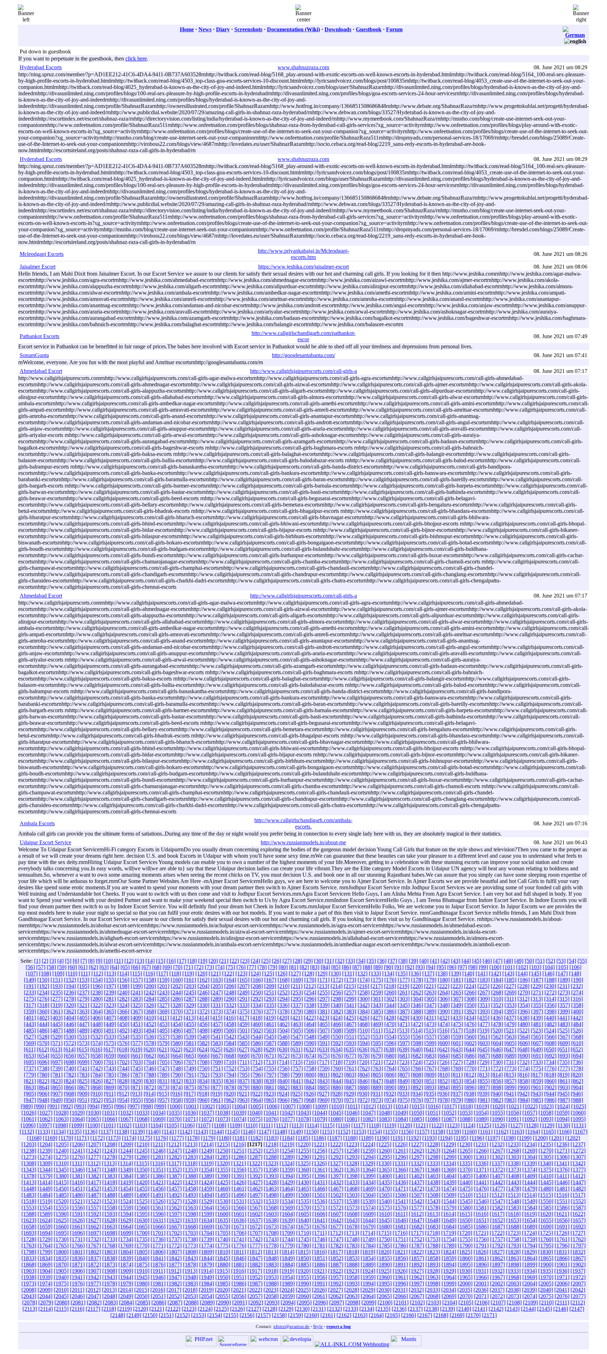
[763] (377, 1068)
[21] (223, 961)
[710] (230, 1062)
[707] (190, 1062)
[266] (470, 992)
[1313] (109, 1163)
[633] (323, 1049)
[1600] (222, 1214)
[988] (577, 1100)
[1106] (187, 1125)
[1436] (400, 1182)
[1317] (174, 1163)
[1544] (449, 1201)
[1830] (545, 1252)
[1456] (158, 1189)
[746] (150, 1068)
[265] (457, 992)
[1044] (319, 1113)
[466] (337, 1024)
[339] (323, 1005)
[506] (310, 1030)
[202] (177, 986)
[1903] (28, 1271)
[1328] (351, 1163)
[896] (470, 1087)
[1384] (125, 1176)
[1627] (93, 1220)
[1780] (303, 1246)
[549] (323, 1037)
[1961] (400, 1277)
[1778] (271, 1246)
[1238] (28, 1151)
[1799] (45, 1252)
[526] (577, 1030)
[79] (272, 967)
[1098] (60, 1125)
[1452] (93, 1189)
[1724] (529, 1233)
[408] (123, 1018)
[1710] (303, 1233)
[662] (150, 1056)
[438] (523, 1018)
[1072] (206, 1119)
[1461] (238, 1189)
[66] (135, 967)
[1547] (497, 1201)
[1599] (206, 1214)
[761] (350, 1068)
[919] (216, 1094)
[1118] (374, 1125)
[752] (230, 1068)
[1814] (287, 1252)
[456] (203, 1024)
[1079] (319, 1119)
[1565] (222, 1208)
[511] (377, 1030)
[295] (297, 999)
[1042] (287, 1113)
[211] (296, 986)
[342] (364, 1005)
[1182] (255, 1138)
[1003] (223, 1106)
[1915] (222, 1271)
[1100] (92, 1125)
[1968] (513, 1277)
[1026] (28, 1113)
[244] (177, 992)
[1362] (335, 1170)
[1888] (352, 1265)
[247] (217, 992)
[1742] (255, 1239)
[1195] (461, 1138)
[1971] (562, 1277)
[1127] (515, 1125)
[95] (441, 967)
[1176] (161, 1138)
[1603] (271, 1214)
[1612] (416, 1214)
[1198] (508, 1138)
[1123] (452, 1125)
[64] (114, 967)
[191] (30, 986)
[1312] (93, 1163)
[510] (364, 1030)
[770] (470, 1068)
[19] (202, 961)
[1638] (271, 1220)
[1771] (158, 1246)
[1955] (303, 1277)
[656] (70, 1056)
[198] (123, 986)
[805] (377, 1075)
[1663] (109, 1227)
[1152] (343, 1132)
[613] (56, 1049)
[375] (243, 1011)
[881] (270, 1087)
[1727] (577, 1233)
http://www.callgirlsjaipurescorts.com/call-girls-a (303, 371)
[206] (230, 986)
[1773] (190, 1246)
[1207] (93, 1144)
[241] (137, 992)
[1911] (158, 1271)
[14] (150, 961)
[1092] (529, 1119)
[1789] (449, 1246)
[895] (457, 1087)
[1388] (190, 1176)
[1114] (312, 1125)
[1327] (335, 1163)
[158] (150, 980)
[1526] (158, 1201)
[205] (217, 986)
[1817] (335, 1252)
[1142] (185, 1132)
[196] (97, 986)
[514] (417, 1030)
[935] (430, 1094)
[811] (457, 1075)
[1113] (296, 1125)
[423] (323, 1018)
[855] (484, 1081)
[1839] (125, 1258)
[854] (470, 1081)
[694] (577, 1056)
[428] (390, 1018)
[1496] (238, 1195)
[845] (350, 1081)
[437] (510, 1018)
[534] (123, 1037)
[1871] (77, 1265)
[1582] (497, 1208)
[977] (430, 1100)
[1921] (319, 1271)
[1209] (125, 1144)
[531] (83, 1037)
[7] (83, 961)
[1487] (93, 1195)
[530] (70, 1037)
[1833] (28, 1258)
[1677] (335, 1227)
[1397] (335, 1176)
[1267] (497, 1151)
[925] (296, 1094)
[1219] (287, 1144)
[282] (123, 999)
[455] (190, 1024)
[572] (70, 1043)
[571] (57, 1043)
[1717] (416, 1233)
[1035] (174, 1113)
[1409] (529, 1176)
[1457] (174, 1189)
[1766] (77, 1246)
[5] (68, 961)
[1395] (303, 1176)
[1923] (351, 1271)
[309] (484, 999)
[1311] (77, 1163)
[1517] (577, 1195)
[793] (217, 1075)
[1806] (158, 1252)
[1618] (513, 1214)
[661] (137, 1056)
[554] (390, 1037)
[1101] (108, 1125)
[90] (388, 967)
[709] (217, 1062)
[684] (444, 1056)
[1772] (174, 1246)
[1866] (562, 1258)
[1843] (190, 1258)
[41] (434, 961)
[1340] (545, 1163)
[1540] (384, 1201)
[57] (40, 967)
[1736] (158, 1239)
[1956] (319, 1277)
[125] (268, 973)
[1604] (287, 1214)
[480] (524, 1024)
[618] (123, 1049)
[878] (230, 1087)
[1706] (238, 1233)
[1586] (562, 1208)
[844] (337, 1081)
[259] (377, 992)
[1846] (238, 1258)
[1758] (513, 1239)
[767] (430, 1068)
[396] (524, 1011)
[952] (97, 1100)
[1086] (432, 1119)
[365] (110, 1011)
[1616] (481, 1214)
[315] (563, 999)
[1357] (255, 1170)
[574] (97, 1043)
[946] (577, 1094)
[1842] (174, 1258)
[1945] (142, 1277)
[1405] (465, 1176)
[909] (83, 1094)
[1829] (529, 1252)
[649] (537, 1049)
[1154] (374, 1132)
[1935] (545, 1271)
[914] (150, 1094)
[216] (363, 986)
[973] (377, 1100)
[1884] (287, 1265)
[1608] (352, 1214)
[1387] (174, 1176)
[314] (550, 999)
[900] (524, 1087)
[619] (136, 1049)
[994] (93, 1106)
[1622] (577, 1214)
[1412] (577, 1176)
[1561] (158, 1208)
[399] (564, 1011)
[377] (270, 1011)
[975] (404, 1100)
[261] (404, 992)
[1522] (93, 1201)
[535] (137, 1037)
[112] (97, 973)
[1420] (142, 1182)
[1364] (368, 1170)
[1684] (449, 1227)
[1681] (400, 1227)
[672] (283, 1056)
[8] (91, 961)
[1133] (42, 1132)
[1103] (140, 1125)
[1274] (45, 1157)
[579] (163, 1043)
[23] (244, 961)
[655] (57, 1056)
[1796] (562, 1246)
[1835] (61, 1258)
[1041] (271, 1113)
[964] (257, 1100)
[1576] (400, 1208)
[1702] (174, 1233)
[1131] (579, 1125)
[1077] (287, 1119)
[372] (203, 1011)
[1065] (93, 1119)
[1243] (109, 1151)
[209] (270, 986)
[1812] (254, 1252)
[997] (133, 1106)
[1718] (432, 1233)
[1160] (469, 1132)
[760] (337, 1068)
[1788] (432, 1246)
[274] (577, 992)
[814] (497, 1075)
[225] (483, 986)
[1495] (222, 1195)
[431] (430, 1018)
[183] (484, 980)
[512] (390, 1030)
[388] (417, 1011)
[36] (381, 961)
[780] (43, 1075)
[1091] (513, 1119)
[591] (323, 1043)
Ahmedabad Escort (41, 371)
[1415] (61, 1182)
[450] (123, 1024)
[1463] (271, 1189)
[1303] (513, 1157)
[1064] (77, 1119)
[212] (310, 986)
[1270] (546, 1151)
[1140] (153, 1132)
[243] (163, 992)
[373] (217, 1011)
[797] (270, 1075)
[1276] (77, 1157)
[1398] (352, 1176)
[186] (524, 980)
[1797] (578, 1246)
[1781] (319, 1246)
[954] (123, 1100)
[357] (564, 1005)
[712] (256, 1062)
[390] (444, 1011)
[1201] (556, 1138)
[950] (70, 1100)
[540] (203, 1037)
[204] (203, 986)
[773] (510, 1068)
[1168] (34, 1138)
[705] (163, 1062)
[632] (310, 1049)
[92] (409, 967)
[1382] (93, 1176)
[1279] (125, 1157)
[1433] (352, 1182)
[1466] (319, 1189)
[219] (403, 986)
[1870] (61, 1265)
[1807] (174, 1252)
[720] (363, 1062)
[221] (430, 986)
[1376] (562, 1170)
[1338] (513, 1163)
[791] (190, 1075)
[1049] (400, 1113)
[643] (457, 1049)
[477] (484, 1024)
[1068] (142, 1119)
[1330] (384, 1163)
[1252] (255, 1151)
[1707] (255, 1233)
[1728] (28, 1239)
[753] (243, 1068)
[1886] (319, 1265)
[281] (110, 999)
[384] (364, 1011)
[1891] (400, 1265)
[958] (177, 1100)
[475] (457, 1024)
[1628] (109, 1220)
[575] (110, 1043)
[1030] (93, 1113)
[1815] (303, 1252)
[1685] (465, 1227)
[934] (417, 1094)
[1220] (303, 1144)
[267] (484, 992)
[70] (177, 967)
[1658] (28, 1227)
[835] (217, 1081)
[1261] (400, 1151)
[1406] (481, 1176)
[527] (30, 1037)
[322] (97, 1005)
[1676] (319, 1227)
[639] (403, 1049)
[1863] (513, 1258)
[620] (150, 1049)
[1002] (207, 1106)
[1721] (481, 1233)
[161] (190, 980)
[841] (297, 1081)
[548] (310, 1037)
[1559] (125, 1208)
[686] (470, 1056)
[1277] (93, 1157)
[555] (404, 1037)
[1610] (384, 1214)
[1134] (58, 1132)
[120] (201, 973)
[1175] (145, 1138)
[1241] (77, 1151)
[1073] (222, 1119)
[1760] (546, 1239)
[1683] (432, 1227)
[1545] (465, 1201)
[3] (53, 961)
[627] (243, 1049)
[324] (123, 1005)
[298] (337, 999)
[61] (82, 967)
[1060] (578, 1113)
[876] (203, 1087)
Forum (394, 29)
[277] (57, 999)
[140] (468, 973)
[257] (350, 992)
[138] (442, 973)
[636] (363, 1049)
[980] (470, 1100)
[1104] (156, 1125)
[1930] (464, 1271)
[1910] (142, 1271)
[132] (361, 973)
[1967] (497, 1277)
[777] (564, 1068)
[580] (177, 1043)
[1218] (270, 1144)
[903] (564, 1087)
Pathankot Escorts (39, 336)
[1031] (109, 1113)
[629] (270, 1049)
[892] (417, 1087)
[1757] (497, 1239)
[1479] (529, 1189)
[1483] (28, 1195)
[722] (390, 1062)
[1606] (319, 1214)
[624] (203, 1049)
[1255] (303, 1151)
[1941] (77, 1277)
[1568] (271, 1208)
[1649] (449, 1220)
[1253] (271, 1151)
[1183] (271, 1138)
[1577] (416, 1208)
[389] (430, 1011)
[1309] (45, 1163)
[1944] (125, 1277)
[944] (550, 1094)
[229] (537, 986)
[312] (523, 999)
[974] (390, 1100)
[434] (470, 1018)
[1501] (319, 1195)
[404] (70, 1018)
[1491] (158, 1195)
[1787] (416, 1246)
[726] (443, 1062)
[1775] (222, 1246)
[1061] (28, 1119)
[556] (417, 1037)
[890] (390, 1087)
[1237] (577, 1144)
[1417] (93, 1182)
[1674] (287, 1227)
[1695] (61, 1233)
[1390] (222, 1176)
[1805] (142, 1252)
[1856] (400, 1258)
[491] (110, 1030)
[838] (257, 1081)
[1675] (303, 1227)
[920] (230, 1094)
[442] (577, 1018)
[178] (417, 980)
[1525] (142, 1201)
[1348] (109, 1170)
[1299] (449, 1157)
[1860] (465, 1258)
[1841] (158, 1258)
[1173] (113, 1138)
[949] (57, 1100)
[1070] (174, 1119)
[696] (43, 1062)
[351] (484, 1005)
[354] (524, 1005)
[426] (363, 1018)
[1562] (174, 1208)
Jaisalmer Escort (38, 267)
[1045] (335, 1113)
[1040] (255, 1113)
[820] (577, 1075)
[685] (457, 1056)
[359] (30, 1011)
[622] (176, 1049)
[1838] (109, 1258)
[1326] (319, 1163)
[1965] (465, 1277)
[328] (177, 1005)
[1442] (497, 1182)
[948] (43, 1100)
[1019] (481, 1106)
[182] (470, 980)
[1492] (174, 1195)
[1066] (109, 1119)
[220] (417, 986)
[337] (297, 1005)
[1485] (61, 1195)
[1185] (303, 1138)
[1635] (222, 1220)
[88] (367, 967)
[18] (192, 961)
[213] (323, 986)
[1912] (174, 1271)
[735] (563, 1062)
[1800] (61, 1252)
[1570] (303, 1208)
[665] (190, 1056)
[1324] (287, 1163)
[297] (323, 999)
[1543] (432, 1201)
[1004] (239, 1106)
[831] (163, 1081)
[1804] (125, 1252)
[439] (537, 1018)
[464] (310, 1024)
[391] (457, 1011)
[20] (213, 961)
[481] (537, 1024)
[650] (550, 1049)
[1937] (577, 1271)
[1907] (93, 1271)
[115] (136, 973)
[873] (163, 1087)
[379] (297, 1011)
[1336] (481, 1163)
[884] (310, 1087)
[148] (575, 973)
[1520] (61, 1201)
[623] (190, 1049)
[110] (71, 973)
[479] (510, 1024)
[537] (163, 1037)
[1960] (384, 1277)
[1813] (270, 1252)
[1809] (206, 1252)
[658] (97, 1056)
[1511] (481, 1195)
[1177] (176, 1138)
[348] (444, 1005)
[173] (350, 980)
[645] (483, 1049)
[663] (163, 1056)
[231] (563, 986)
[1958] (352, 1277)
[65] (125, 967)
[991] (53, 1106)
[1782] (335, 1246)
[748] (177, 1068)
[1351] (158, 1170)
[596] (390, 1043)
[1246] (158, 1151)
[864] (43, 1087)
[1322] (254, 1163)
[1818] (351, 1252)
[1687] (497, 1227)
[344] (390, 1005)
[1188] (350, 1138)
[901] (537, 1087)
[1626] (77, 1220)
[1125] (484, 1125)
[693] (564, 1056)
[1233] (513, 1144)
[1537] (335, 1201)
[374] (230, 1011)
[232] (577, 986)
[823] (57, 1081)
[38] (402, 961)
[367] (137, 1011)
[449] (110, 1024)
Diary (223, 29)
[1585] (546, 1208)
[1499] (287, 1195)
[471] (404, 1024)
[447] (83, 1024)
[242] (150, 992)
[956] (150, 1100)
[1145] (232, 1132)
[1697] (93, 1233)
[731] (510, 1062)
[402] (43, 1018)
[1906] (77, 1271)
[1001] (191, 1106)
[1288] (271, 1157)
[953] (110, 1100)
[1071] (190, 1119)
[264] (444, 992)
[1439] (449, 1182)
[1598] (190, 1214)
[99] (483, 967)
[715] (296, 1062)
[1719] (448, 1233)
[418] (256, 1018)
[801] (323, 1075)
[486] (43, 1030)
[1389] (206, 1176)
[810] (444, 1075)
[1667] (174, 1227)
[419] (270, 1018)
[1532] (255, 1201)
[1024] (562, 1106)
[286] (177, 999)
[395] (510, 1011)
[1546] (481, 1201)
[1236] (561, 1144)
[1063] (61, 1119)
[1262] (416, 1151)
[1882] (255, 1265)
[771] (484, 1068)
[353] (510, 1005)
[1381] (77, 1176)
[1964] (449, 1277)
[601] (457, 1043)
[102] (522, 967)
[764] (390, 1068)
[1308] (28, 1163)
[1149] (295, 1132)
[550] (337, 1037)
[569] (30, 1043)
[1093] (546, 1119)
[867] (83, 1087)
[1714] (367, 1233)
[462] (283, 1024)
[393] (484, 1011)
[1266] (481, 1151)
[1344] (45, 1170)
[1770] (142, 1246)
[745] (137, 1068)
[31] (329, 961)
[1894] (449, 1265)
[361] (57, 1011)
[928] (336, 1094)
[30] (318, 961)
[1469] (368, 1189)
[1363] (352, 1170)
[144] (522, 973)
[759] (323, 1068)
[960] (203, 1100)
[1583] (513, 1208)
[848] (390, 1081)
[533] (110, 1037)
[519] (483, 1030)
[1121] (420, 1125)
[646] (497, 1049)
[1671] (238, 1227)
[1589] (45, 1214)
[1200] (540, 1138)
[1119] (389, 1125)
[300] (364, 999)
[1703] (190, 1233)
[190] (577, 980)
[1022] (530, 1106)
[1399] (368, 1176)
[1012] (368, 1106)
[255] (323, 992)
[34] (360, 961)
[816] (523, 1075)
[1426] (238, 1182)
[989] (27, 1106)
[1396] (319, 1176)
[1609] (368, 1214)
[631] (296, 1049)
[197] (110, 986)
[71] (188, 967)
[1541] (400, 1201)
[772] (497, 1068)
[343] (377, 1005)
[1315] (141, 1163)
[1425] (222, 1182)
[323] (110, 1005)
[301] (377, 999)
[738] (43, 1068)
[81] (293, 967)
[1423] (190, 1182)
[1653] (513, 1220)
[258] (364, 992)
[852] (444, 1081)
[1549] (529, 1201)
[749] (190, 1068)
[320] (70, 1005)
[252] (283, 992)
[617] (110, 1049)
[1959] (368, 1277)
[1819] (367, 1252)
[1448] (28, 1189)
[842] (310, 1081)
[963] (243, 1100)
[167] (270, 980)
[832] (177, 1081)
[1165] (548, 1132)
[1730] (61, 1239)
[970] (337, 1100)
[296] (310, 999)
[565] (537, 1037)
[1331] (400, 1163)
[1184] (287, 1138)
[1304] (529, 1157)
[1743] (271, 1239)
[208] (257, 986)
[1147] (264, 1132)
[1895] (465, 1265)
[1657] (578, 1220)
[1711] (319, 1233)
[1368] (432, 1170)
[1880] (222, 1265)
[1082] (368, 1119)
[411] (163, 1018)
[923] (270, 1094)
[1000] (175, 1106)
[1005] (255, 1106)
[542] (230, 1037)
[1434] (368, 1182)
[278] (70, 999)
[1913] (190, 1271)
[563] (510, 1037)
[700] (97, 1062)
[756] (283, 1068)
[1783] (352, 1246)
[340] (337, 1005)
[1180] (224, 1138)
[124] (255, 973)
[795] (243, 1075)
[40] (424, 961)
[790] (177, 1075)
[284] (150, 999)
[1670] (222, 1227)
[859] (537, 1081)
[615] (83, 1049)
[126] (281, 973)
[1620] (545, 1214)
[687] (484, 1056)
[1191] (398, 1138)
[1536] (319, 1201)
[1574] (368, 1208)
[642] (443, 1049)
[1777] (255, 1246)
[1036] (190, 1113)
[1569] (287, 1208)
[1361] (319, 1170)
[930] (363, 1094)
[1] (37, 961)
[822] (43, 1081)
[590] (310, 1043)
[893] (430, 1087)
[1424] (206, 1182)
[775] (537, 1068)
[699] (83, 1062)
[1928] (432, 1271)
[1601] (238, 1214)
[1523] (109, 1201)
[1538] (352, 1201)
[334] (257, 1005)
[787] (137, 1075)
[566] (550, 1037)
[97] (462, 967)
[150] (43, 980)
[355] (537, 1005)
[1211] (158, 1144)
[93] (420, 967)
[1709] (287, 1233)
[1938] (28, 1277)
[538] (177, 1037)
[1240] (61, 1151)
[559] (457, 1037)
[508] (337, 1030)
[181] (457, 980)
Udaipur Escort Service (45, 842)
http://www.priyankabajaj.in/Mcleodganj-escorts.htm (303, 254)
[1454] (125, 1189)
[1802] (93, 1252)
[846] (364, 1081)
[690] (524, 1056)
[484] (577, 1024)
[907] (57, 1094)
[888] (364, 1087)
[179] (430, 980)
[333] (243, 1005)
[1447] (578, 1182)
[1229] (448, 1144)
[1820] (384, 1252)
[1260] (384, 1151)
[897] (484, 1087)
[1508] (432, 1195)
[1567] (255, 1208)
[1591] (77, 1214)
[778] (577, 1068)
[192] (43, 986)
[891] (404, 1087)
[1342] (577, 1163)
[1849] (287, 1258)
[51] (539, 961)
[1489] (125, 1195)
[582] (203, 1043)
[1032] (125, 1113)
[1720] (464, 1233)
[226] (497, 986)
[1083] (384, 1119)
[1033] (142, 1113)
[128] (308, 973)
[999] (160, 1106)
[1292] (335, 1157)
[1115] (327, 1125)
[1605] (303, 1214)
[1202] (572, 1138)
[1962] (416, 1277)
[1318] (190, 1163)
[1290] (303, 1157)
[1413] (28, 1182)
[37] (392, 961)
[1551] (562, 1201)
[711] (243, 1062)
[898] (497, 1087)
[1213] (190, 1144)
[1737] (174, 1239)
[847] (377, 1081)
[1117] (358, 1125)
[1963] (432, 1277)
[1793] (513, 1246)
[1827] (497, 1252)
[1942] (93, 1277)
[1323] (270, 1163)
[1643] (352, 1220)
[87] (356, 967)
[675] (323, 1056)
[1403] (432, 1176)
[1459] (206, 1189)
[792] (203, 1075)
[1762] (578, 1239)
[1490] (142, 1195)
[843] (323, 1081)
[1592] (93, 1214)
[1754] (449, 1239)
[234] (43, 992)
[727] (457, 1062)
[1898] (513, 1265)
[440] (550, 1018)
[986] (550, 1100)
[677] (350, 1056)
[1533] (271, 1201)
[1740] (222, 1239)
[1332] (416, 1163)
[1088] (465, 1119)
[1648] (432, 1220)
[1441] (481, 1182)
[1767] (93, 1246)
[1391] (238, 1176)
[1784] (368, 1246)
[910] (97, 1094)
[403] (57, 1018)
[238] (97, 992)
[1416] (77, 1182)
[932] (390, 1094)
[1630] (142, 1220)
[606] (524, 1043)
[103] (535, 967)
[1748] (352, 1239)
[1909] (125, 1271)
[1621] (561, 1214)
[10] (108, 961)
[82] (304, 967)
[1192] (413, 1138)
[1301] (481, 1157)
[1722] (497, 1233)
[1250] (222, 1151)
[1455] (142, 1189)
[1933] (513, 1271)
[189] (564, 980)
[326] (150, 1005)
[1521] (77, 1201)
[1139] (137, 1132)
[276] (43, 999)
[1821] (400, 1252)
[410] (150, 1018)
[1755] (465, 1239)
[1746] (319, 1239)
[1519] (45, 1201)
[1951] (238, 1277)
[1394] (287, 1176)
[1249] (206, 1151)
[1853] (352, 1258)
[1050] (416, 1113)
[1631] (158, 1220)
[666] (203, 1056)
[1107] (203, 1125)
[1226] (400, 1144)
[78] (262, 967)
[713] (270, 1062)
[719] (350, 1062)
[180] (444, 980)
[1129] (547, 1125)
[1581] (481, 1208)
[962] (230, 1100)
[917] (190, 1094)
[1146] (248, 1132)
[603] (484, 1043)
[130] (335, 973)
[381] (323, 1011)
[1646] (400, 1220)
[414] (203, 1018)
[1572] (335, 1208)
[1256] (319, 1151)
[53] (561, 961)
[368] (150, 1011)
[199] (137, 986)
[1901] (562, 1265)
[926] (310, 1094)
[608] (550, 1043)
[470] (390, 1024)
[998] (147, 1106)
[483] (564, 1024)
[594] (364, 1043)
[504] (283, 1030)
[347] (430, 1005)
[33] (350, 961)
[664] (177, 1056)
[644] (470, 1049)
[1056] (513, 1113)
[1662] (93, 1227)
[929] (350, 1094)
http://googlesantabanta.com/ (303, 355)
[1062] (45, 1119)
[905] (30, 1094)
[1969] (529, 1277)
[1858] (432, 1258)
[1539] (368, 1201)
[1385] (142, 1176)
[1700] (142, 1233)
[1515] (545, 1195)
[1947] (174, 1277)
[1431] (319, 1182)
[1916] (238, 1271)
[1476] (481, 1189)
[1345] (61, 1170)
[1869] (45, 1265)
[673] (297, 1056)
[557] (430, 1037)
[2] (45, 961)
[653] (30, 1056)
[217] (377, 986)
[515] (430, 1030)
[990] (40, 1106)
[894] (444, 1087)
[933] (403, 1094)
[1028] (61, 1113)
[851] (430, 1081)
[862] (577, 1081)
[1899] (529, 1265)
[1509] (449, 1195)
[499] (217, 1030)
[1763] (28, 1246)
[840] (283, 1081)
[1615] (464, 1214)
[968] (310, 1100)
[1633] (190, 1220)
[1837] (93, 1258)
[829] (137, 1081)
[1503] (352, 1195)
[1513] (513, 1195)
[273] (564, 992)
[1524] (125, 1201)
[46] (487, 961)
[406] (97, 1018)
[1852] (335, 1258)
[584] (230, 1043)
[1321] (238, 1163)
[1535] (303, 1201)
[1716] (400, 1233)
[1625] (61, 1220)
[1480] (546, 1189)
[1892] (416, 1265)
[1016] (433, 1106)
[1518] (28, 1201)
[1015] (417, 1106)
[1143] (201, 1132)
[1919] (287, 1271)
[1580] (465, 1208)
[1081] (352, 1119)
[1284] (206, 1157)
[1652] (497, 1220)
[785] (110, 1075)
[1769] (125, 1246)
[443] (30, 1024)
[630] (283, 1049)
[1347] (93, 1170)
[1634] (206, 1220)
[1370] (465, 1170)
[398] (550, 1011)
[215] (350, 986)
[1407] (497, 1176)
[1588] (28, 1214)
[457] (217, 1024)
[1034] (158, 1113)
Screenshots (248, 29)
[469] (377, 1024)
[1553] (28, 1208)
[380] (310, 1011)
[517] (457, 1030)
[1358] (271, 1170)
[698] (70, 1062)
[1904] (45, 1271)
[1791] (481, 1246)
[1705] (222, 1233)
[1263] (432, 1151)
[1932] (497, 1271)
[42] (445, 961)
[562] (497, 1037)
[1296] (400, 1157)
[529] (57, 1037)
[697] (57, 1062)
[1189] (366, 1138)
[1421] (158, 1182)
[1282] (174, 1157)
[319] (57, 1005)
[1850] (303, 1258)
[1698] (109, 1233)
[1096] (28, 1125)
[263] (430, 992)
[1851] (319, 1258)
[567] (564, 1037)
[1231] (481, 1144)
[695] (30, 1062)
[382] (337, 1011)
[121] (215, 973)
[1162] (501, 1132)
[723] (403, 1062)
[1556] (77, 1208)
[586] (257, 1043)
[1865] (546, 1258)
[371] (190, 1011)
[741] (83, 1068)
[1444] (529, 1182)
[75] (230, 967)
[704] (150, 1062)
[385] (377, 1011)
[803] (350, 1075)
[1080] (335, 1119)
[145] (535, 973)
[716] (310, 1062)
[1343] (28, 1170)
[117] (162, 973)
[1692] (578, 1227)
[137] (428, 973)
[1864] (529, 1258)
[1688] (513, 1227)
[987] (564, 1100)
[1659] (45, 1227)
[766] (417, 1068)
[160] (177, 980)
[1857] (416, 1258)
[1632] (174, 1220)
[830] (150, 1081)
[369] (163, 1011)
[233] (30, 992)
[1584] (529, 1208)
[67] (146, 967)
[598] (417, 1043)
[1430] (303, 1182)
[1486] (77, 1195)
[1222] (335, 1144)
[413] (190, 1018)
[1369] (449, 1170)
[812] (470, 1075)
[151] (57, 980)
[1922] (335, 1271)
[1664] (125, 1227)
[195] (83, 986)
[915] (163, 1094)
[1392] (255, 1176)
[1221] (319, 1144)
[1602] (255, 1214)
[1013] (384, 1106)
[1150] (311, 1132)
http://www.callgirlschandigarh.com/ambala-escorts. (303, 823)
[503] (270, 1030)
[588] (283, 1043)
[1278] (109, 1157)
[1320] (222, 1163)
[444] (43, 1024)
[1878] (190, 1265)
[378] (283, 1011)
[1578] (432, 1208)
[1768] (109, 1246)
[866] (70, 1087)
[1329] (367, 1163)
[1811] (238, 1252)
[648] (523, 1049)
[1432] (335, 1182)
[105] (562, 967)
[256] (337, 992)
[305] (430, 999)
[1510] (465, 1195)
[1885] (303, 1265)
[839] (270, 1081)
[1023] (546, 1106)
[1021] (514, 1106)
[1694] (45, 1233)
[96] (451, 967)
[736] (577, 1062)
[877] (217, 1087)
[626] (230, 1049)
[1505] (384, 1195)
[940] (497, 1094)
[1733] (109, 1239)
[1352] (174, 1170)
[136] (415, 973)
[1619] (529, 1214)
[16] (171, 961)
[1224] (367, 1144)
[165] (243, 980)
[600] (444, 1043)
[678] (364, 1056)
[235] (57, 992)
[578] (150, 1043)
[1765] (61, 1246)
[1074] (238, 1119)
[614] (70, 1049)
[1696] (77, 1233)
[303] (404, 999)
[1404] (449, 1176)
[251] (270, 992)
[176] (390, 980)
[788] (150, 1075)
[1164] (533, 1132)
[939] (483, 1094)
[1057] (529, 1113)
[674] (310, 1056)
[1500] (303, 1195)
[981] (484, 1100)
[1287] (255, 1157)
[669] (243, 1056)
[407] (110, 1018)
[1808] (190, 1252)
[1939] (45, 1277)
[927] (323, 1094)
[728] (470, 1062)
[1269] (529, 1151)
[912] (123, 1094)
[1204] (45, 1144)
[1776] (238, 1246)
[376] (257, 1011)
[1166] (564, 1132)
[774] (524, 1068)
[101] (509, 967)
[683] (430, 1056)
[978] (444, 1100)
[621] (163, 1049)
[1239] (45, 1151)
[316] (577, 999)
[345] (404, 1005)
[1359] (287, 1170)
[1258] (352, 1151)
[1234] (529, 1144)
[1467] (335, 1189)
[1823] (432, 1252)
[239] (110, 992)
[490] (97, 1030)
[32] (339, 961)
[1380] (61, 1176)
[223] (457, 986)
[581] (190, 1043)
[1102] (124, 1125)
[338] (310, 1005)
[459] (243, 1024)
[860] (550, 1081)
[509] (350, 1030)
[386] (390, 1011)
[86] (346, 967)
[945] (563, 1094)
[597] (404, 1043)
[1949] (206, 1277)
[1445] (546, 1182)
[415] (216, 1018)
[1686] (481, 1227)
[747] (163, 1068)
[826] (97, 1081)
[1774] (206, 1246)
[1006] (272, 1106)
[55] (582, 961)
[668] (230, 1056)
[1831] (561, 1252)
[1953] (271, 1277)
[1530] (222, 1201)
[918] (203, 1094)
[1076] (271, 1119)
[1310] (61, 1163)
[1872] (93, 1265)
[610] (577, 1043)
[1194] (445, 1138)
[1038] (222, 1113)
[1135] (74, 1132)
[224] (470, 986)
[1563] (190, 1208)
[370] (177, 1011)
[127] (295, 973)
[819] (563, 1075)
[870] (123, 1087)
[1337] (497, 1163)
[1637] (255, 1220)
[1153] (359, 1132)
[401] (30, 1018)
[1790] (465, 1246)
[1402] (416, 1176)
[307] (457, 999)
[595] (377, 1043)
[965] (270, 1100)
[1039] (238, 1113)
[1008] (304, 1106)
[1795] (546, 1246)
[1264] (449, 1151)
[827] (110, 1081)
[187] (537, 980)
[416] (230, 1018)
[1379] (45, 1176)
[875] (190, 1087)
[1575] (384, 1208)
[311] (510, 999)
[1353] (190, 1170)
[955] (137, 1100)
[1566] (238, 1208)
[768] (444, 1068)
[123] (241, 973)
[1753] (432, 1239)
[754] (257, 1068)
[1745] (303, 1239)
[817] (537, 1075)
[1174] (129, 1138)
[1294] (368, 1157)
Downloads (338, 29)
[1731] (77, 1239)
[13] (139, 961)
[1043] (303, 1113)
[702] (123, 1062)
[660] (123, 1056)
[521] (510, 1030)
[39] (413, 961)
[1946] (158, 1277)
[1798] (28, 1252)
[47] (497, 961)
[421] (296, 1018)
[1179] (208, 1138)
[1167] (580, 1132)
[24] (255, 961)
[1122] (436, 1125)
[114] (123, 973)
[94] (430, 967)
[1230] (464, 1144)
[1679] (368, 1227)
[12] (128, 961)
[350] (470, 1005)
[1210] (142, 1144)
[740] (70, 1068)
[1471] (400, 1189)
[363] (83, 1011)
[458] (230, 1024)
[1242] (93, 1151)
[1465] (303, 1189)
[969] (323, 1100)
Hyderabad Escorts (41, 67)
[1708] (271, 1233)
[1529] (206, 1201)
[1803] (109, 1252)
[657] (83, 1056)
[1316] (157, 1163)
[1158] (438, 1132)
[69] (167, 967)
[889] (377, 1087)
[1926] (400, 1271)
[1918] (270, 1271)
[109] (58, 973)
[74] (219, 967)
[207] (243, 986)
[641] (430, 1049)
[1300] (465, 1157)
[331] (217, 1005)
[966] (283, 1100)
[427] (377, 1018)
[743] (110, 1068)
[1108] (219, 1125)
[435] (483, 1018)
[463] (297, 1024)
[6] (76, 961)
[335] (270, 1005)
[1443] (513, 1182)
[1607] (335, 1214)
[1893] (432, 1265)
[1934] (529, 1271)
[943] (537, 1094)
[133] (375, 973)
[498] (203, 1030)
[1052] (449, 1113)
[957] (163, 1100)
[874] (177, 1087)
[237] (83, 992)
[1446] (562, 1182)
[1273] (28, 1157)
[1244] (125, 1151)
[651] (563, 1049)
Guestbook (368, 29)
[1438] (432, 1182)
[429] (403, 1018)
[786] (123, 1075)
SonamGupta (34, 355)
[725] (430, 1062)
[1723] (513, 1233)
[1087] (449, 1119)
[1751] (400, 1239)
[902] (550, 1087)
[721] (377, 1062)
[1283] (190, 1157)
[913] (136, 1094)
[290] (230, 999)
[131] (348, 973)
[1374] (529, 1170)
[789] (163, 1075)
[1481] (562, 1189)
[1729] (45, 1239)
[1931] (481, 1271)
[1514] (529, 1195)
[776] (550, 1068)
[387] (404, 1011)
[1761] (562, 1239)
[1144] (216, 1132)
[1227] (416, 1144)
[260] (390, 992)
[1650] (465, 1220)
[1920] (303, 1271)
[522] (523, 1030)
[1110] (250, 1125)
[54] (571, 961)
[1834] (45, 1258)
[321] (83, 1005)
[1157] (422, 1132)
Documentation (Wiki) (293, 29)
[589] (297, 1043)
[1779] (287, 1246)
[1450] (61, 1189)
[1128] (531, 1125)
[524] (550, 1030)
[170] (310, 980)
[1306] (562, 1157)
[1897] (497, 1265)
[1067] (125, 1119)
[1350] (142, 1170)
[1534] (287, 1201)
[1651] (481, 1220)
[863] (30, 1087)
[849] (404, 1081)
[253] (297, 992)
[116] (149, 973)
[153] (83, 980)
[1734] (125, 1239)
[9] (99, 961)
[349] (457, 1005)
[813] (483, 1075)
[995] (107, 1106)
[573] (83, 1043)
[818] (550, 1075)
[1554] (45, 1208)
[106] (575, 967)
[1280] (142, 1157)
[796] (257, 1075)
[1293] (352, 1157)
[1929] (448, 1271)
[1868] (28, 1265)
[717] (323, 1062)
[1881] (238, 1265)
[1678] (352, 1227)
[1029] (77, 1113)
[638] (390, 1049)
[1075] (255, 1119)
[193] (57, 986)
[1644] (368, 1220)
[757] (297, 1068)
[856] (497, 1081)
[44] (466, 961)
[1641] (319, 1220)
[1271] (562, 1151)
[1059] (562, 1113)
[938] (470, 1094)
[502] (257, 1030)
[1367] (416, 1170)
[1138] (122, 1132)
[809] (430, 1075)
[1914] (206, 1271)
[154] (97, 980)
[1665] (142, 1227)
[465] (323, 1024)
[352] (497, 1005)
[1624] (45, 1220)
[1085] (416, 1119)
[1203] (28, 1144)
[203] (190, 986)
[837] (243, 1081)
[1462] (255, 1189)
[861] (564, 1081)
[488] (70, 1030)
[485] (30, 1030)
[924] (283, 1094)
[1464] (287, 1189)
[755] (270, 1068)
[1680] (384, 1227)
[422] (310, 1018)
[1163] (517, 1132)
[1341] (561, 1163)
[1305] (546, 1157)
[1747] (335, 1239)
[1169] (50, 1138)
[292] (257, 999)
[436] (497, 1018)
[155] (110, 980)
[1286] (238, 1157)
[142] (495, 973)
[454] (177, 1024)
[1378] (28, 1176)
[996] (120, 1106)
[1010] (336, 1106)
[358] (577, 1005)
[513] (403, 1030)
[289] (217, 999)
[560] (470, 1037)
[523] (537, 1030)
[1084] (400, 1119)
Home (187, 29)
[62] (93, 967)
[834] (203, 1081)
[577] (137, 1043)
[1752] (416, 1239)
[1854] (368, 1258)
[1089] (481, 1119)
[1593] (109, 1214)
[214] (336, 986)
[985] (537, 1100)
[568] (577, 1037)
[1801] (77, 1252)
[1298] (432, 1157)
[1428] (271, 1182)
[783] (83, 1075)
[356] (550, 1005)
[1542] (416, 1201)
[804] (364, 1075)
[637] (377, 1049)
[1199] (524, 1138)
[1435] (384, 1182)
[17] (181, 961)
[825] (83, 1081)
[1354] (206, 1170)
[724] (417, 1062)
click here (136, 59)
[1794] (529, 1246)
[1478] (513, 1189)
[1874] (125, 1265)
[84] (325, 967)
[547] (297, 1037)
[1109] (235, 1125)
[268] (497, 992)
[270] (524, 992)
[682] (417, 1056)
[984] (524, 1100)
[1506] (400, 1195)
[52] (550, 961)
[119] (188, 973)
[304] (417, 999)
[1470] (384, 1189)
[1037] (206, 1113)
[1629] (125, 1220)
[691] (537, 1056)
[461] (270, 1024)
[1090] (497, 1119)
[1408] (513, 1176)
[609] (564, 1043)
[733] (537, 1062)
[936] (443, 1094)
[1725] (545, 1233)
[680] (390, 1056)
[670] (257, 1056)
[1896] (481, 1265)
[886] (337, 1087)
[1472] (416, 1189)
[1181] (240, 1138)
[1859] (449, 1258)
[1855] (384, 1258)
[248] (230, 992)
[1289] (287, 1157)
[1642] (335, 1220)
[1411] (562, 1176)
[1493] (190, 1195)
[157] (137, 980)
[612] (43, 1049)
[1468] (352, 1189)
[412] (176, 1018)
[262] (417, 992)
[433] (457, 1018)
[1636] (238, 1220)
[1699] (125, 1233)
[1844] (206, 1258)
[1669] (206, 1227)
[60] (72, 967)
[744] (123, 1068)
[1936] (561, 1271)
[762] (364, 1068)
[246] (203, 992)
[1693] (28, 1233)
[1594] (125, 1214)
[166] (257, 980)
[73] (209, 967)
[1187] (334, 1138)
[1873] (109, 1265)
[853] (457, 1081)
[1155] (390, 1132)
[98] (472, 967)
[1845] (222, 1258)
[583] (217, 1043)
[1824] (448, 1252)
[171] (323, 980)
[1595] (142, 1214)
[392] (470, 1011)
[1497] (255, 1195)
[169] (297, 980)
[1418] (109, 1182)
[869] (110, 1087)
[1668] (190, 1227)
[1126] (499, 1125)
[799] (297, 1075)
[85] (335, 967)
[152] (70, 980)
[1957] (335, 1277)
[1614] (448, 1214)
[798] (283, 1075)
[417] (243, 1018)
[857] (510, 1081)
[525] (563, 1030)
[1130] (563, 1125)
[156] (123, 980)
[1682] (416, 1227)
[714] (283, 1062)
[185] (510, 980)
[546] (283, 1037)
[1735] (142, 1239)
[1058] (546, 1113)
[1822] (416, 1252)
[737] (30, 1068)
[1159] (453, 1132)
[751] (217, 1068)
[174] (364, 980)
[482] (550, 1024)
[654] (43, 1056)
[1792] (497, 1246)
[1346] (77, 1170)
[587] (270, 1043)
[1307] (578, 1157)
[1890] (384, 1265)
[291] (243, 999)
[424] (336, 1018)
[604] (497, 1043)
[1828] (513, 1252)
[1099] (76, 1125)
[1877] (174, 1265)
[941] (510, 1094)
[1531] (238, 1201)
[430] (417, 1018)
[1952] (255, 1277)
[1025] (578, 1106)
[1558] (109, 1208)
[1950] (222, 1277)
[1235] (545, 1144)
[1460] (222, 1189)
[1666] (158, 1227)
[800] (310, 1075)
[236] (70, 992)
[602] (470, 1043)
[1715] (384, 1233)
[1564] (206, 1208)
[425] (350, 1018)
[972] (364, 1100)
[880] (257, 1087)
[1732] (93, 1239)
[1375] (546, 1170)
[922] (256, 1094)
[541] (217, 1037)
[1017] (449, 1106)
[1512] (497, 1195)
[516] (443, 1030)
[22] (234, 961)
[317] (30, 1005)
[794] (230, 1075)
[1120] (405, 1125)
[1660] (61, 1227)
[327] (163, 1005)
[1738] (190, 1239)
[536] (150, 1037)
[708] (203, 1062)
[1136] (90, 1132)
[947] (30, 1100)
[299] (350, 999)
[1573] (352, 1208)
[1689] (529, 1227)
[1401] (400, 1176)
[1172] (97, 1138)
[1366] (400, 1170)
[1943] (109, 1277)
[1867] (578, 1258)
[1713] (351, 1233)
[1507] (416, 1195)
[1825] (464, 1252)
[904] (577, 1087)
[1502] (335, 1195)
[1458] (190, 1189)
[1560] (142, 1208)
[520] (497, 1030)
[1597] (174, 1214)
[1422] (174, 1182)
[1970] (546, 1277)
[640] (417, 1049)
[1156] (406, 1132)
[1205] (61, 1144)
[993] (80, 1106)
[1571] (319, 1208)
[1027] (45, 1113)
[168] (283, 980)
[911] (110, 1094)
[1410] (546, 1176)
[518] (470, 1030)
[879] (243, 1087)
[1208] (109, 1144)
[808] (417, 1075)
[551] (350, 1037)
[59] (61, 967)
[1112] (281, 1125)
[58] (51, 967)
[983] (510, 1100)
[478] (497, 1024)
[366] (123, 1011)
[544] (257, 1037)
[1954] (287, 1277)
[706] (177, 1062)
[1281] (158, 1157)
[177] (404, 980)
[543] (243, 1037)
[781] (57, 1075)
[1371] (481, 1170)
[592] (337, 1043)
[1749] (368, 1239)
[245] (190, 992)
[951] (83, 1100)
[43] (455, 961)
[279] (83, 999)
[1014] (400, 1106)
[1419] (125, 1182)
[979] (457, 1100)
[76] (241, 967)
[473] (430, 1024)
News (204, 29)
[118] (175, 973)
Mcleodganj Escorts (42, 254)
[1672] (255, 1227)
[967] (297, 1100)
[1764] (45, 1246)
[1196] (477, 1138)
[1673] (271, 1227)
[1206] (77, 1144)
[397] (537, 1011)
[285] (163, 999)
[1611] (400, 1214)
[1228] (432, 1144)
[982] (497, 1100)
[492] (123, 1030)
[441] (563, 1018)
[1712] (335, 1233)
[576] (123, 1043)
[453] (163, 1024)
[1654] (529, 1220)
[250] (257, 992)
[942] (523, 1094)
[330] (203, 1005)
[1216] (238, 1144)
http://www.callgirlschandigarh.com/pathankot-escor (303, 336)
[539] (190, 1037)
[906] (43, 1094)
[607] (537, 1043)
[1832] (577, 1252)
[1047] (368, 1113)
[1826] (481, 1252)
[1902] (578, 1265)
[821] (30, 1081)
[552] (364, 1037)
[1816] (319, 1252)
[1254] (287, 1151)
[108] (45, 973)
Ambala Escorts (37, 823)
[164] (230, 980)
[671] (270, 1056)
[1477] (497, 1189)
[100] (495, 967)
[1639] (287, 1220)
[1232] (497, 1144)
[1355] (222, 1170)
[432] (443, 1018)
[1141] (169, 1132)
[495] (163, 1030)
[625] (216, 1049)
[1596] (158, 1214)
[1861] (481, 1258)
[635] (350, 1049)
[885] (323, 1087)
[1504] (368, 1195)
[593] (350, 1043)
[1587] (578, 1208)
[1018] (465, 1106)
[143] (508, 973)
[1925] (384, 1271)
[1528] (190, 1201)
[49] (518, 961)
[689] (510, 1056)
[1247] (174, 1151)
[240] (123, 992)
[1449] (45, 1189)
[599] (430, 1043)
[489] (83, 1030)
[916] (176, 1094)
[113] (110, 973)
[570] (43, 1043)
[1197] (492, 1138)
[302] (390, 999)
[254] (310, 992)
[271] (537, 992)
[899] (510, 1087)
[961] (217, 1100)
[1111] (266, 1125)
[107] (32, 973)
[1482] (578, 1189)
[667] (217, 1056)
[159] (163, 980)
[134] (388, 973)
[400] (577, 1011)
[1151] (327, 1132)
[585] (243, 1043)
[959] (190, 1100)
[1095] (578, 1119)
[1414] (45, 1182)
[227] (510, 986)
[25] (265, 961)
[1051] (432, 1113)
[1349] (125, 1170)
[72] (198, 967)
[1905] (61, 1271)
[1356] (238, 1170)
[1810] (222, 1252)
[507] (323, 1030)
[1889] (368, 1265)
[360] (43, 1011)
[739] (57, 1068)
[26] (276, 961)
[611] (29, 1049)
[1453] (109, 1189)
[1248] (190, 1151)
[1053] (465, 1113)
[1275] (61, 1157)
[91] (399, 967)
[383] (350, 1011)
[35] (371, 961)
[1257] (335, 1151)
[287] (190, 999)
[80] (283, 967)
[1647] (416, 1220)
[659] (110, 1056)
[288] (203, 999)
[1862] (497, 1258)
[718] (336, 1062)
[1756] (481, 1239)
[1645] (384, 1220)
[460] (257, 1024)
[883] (297, 1087)
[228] (523, 986)
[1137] (106, 1132)
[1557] (93, 1208)
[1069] (158, 1119)
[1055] (497, 1113)
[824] (70, 1081)
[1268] (513, 1151)
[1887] (335, 1265)
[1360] (303, 1170)
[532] (97, 1037)
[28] (297, 961)
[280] (97, 999)
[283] (137, 999)
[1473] (432, 1189)
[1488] (109, 1195)
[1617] (497, 1214)
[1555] (61, 1208)
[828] (123, 1081)
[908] (70, 1094)
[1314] (125, 1163)
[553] (377, 1037)
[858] (524, 1081)
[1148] (280, 1132)
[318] (43, 1005)
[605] (510, 1043)
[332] (230, 1005)
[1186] (319, 1138)
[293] (270, 999)
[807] (404, 1075)
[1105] (171, 1125)
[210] (283, 986)
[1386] (158, 1176)
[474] (444, 1024)
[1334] (448, 1163)
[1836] (77, 1258)
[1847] (255, 1258)
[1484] (45, 1195)
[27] (287, 961)
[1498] (271, 1195)
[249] (243, 992)
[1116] (343, 1125)
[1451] (77, 1189)
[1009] (320, 1106)
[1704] (206, 1233)
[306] (444, 999)
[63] (104, 967)
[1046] (352, 1113)
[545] (270, 1037)
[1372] (497, 1170)
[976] (417, 1100)
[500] (230, 1030)
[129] (321, 973)
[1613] (432, 1214)
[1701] (158, 1233)
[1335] (464, 1163)
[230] (550, 986)
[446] (70, 1024)
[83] (314, 967)
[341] (350, 1005)
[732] (523, 1062)
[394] (497, 1011)
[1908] (109, 1271)
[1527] (174, 1201)
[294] (283, 999)
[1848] (271, 1258)
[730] (497, 1062)
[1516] (561, 1195)
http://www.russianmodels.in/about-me (303, 842)
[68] (156, 967)
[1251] (238, 1151)
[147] (562, 973)
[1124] (468, 1125)
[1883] (271, 1265)
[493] (137, 1030)
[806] (390, 1075)
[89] (378, 967)
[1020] (497, 1106)
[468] (364, 1024)
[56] (30, 967)
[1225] (384, 1144)
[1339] (529, 1163)
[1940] (61, 1277)
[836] (230, 1081)
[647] (510, 1049)
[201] (163, 986)
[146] (548, 973)
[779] (30, 1075)
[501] (243, 1030)
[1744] (287, 1239)
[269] (510, 992)
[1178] (192, 1138)
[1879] (206, 1265)
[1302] (497, 1157)
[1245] (142, 1151)
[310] (497, 999)
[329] (190, 1005)
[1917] (254, 1271)
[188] (550, 980)
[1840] (142, 1258)
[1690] (546, 1227)
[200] (150, 986)
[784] (97, 1075)
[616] (96, 1049)
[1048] (384, 1113)
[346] (417, 1005)
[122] (228, 973)
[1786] (400, 1246)
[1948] (190, 1277)
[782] (70, 1075)
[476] (470, 1024)
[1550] (546, 1201)
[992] (67, 1106)
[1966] (481, 1277)
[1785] (384, 1246)
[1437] (416, 1182)
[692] (550, 1056)
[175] (377, 980)
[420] (283, 1018)
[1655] (546, 1220)
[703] (137, 1062)
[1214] (206, 1144)
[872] (150, 1087)
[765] (404, 1068)
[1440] (465, 1182)
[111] (84, 973)
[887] (350, 1087)
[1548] (513, 1201)
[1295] (384, 1157)
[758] (310, 1068)
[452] (150, 1024)
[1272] (578, 1151)
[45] (476, 961)
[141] (482, 973)
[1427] (255, 1182)
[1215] (222, 1144)
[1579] (449, 1208)
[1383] (109, 1176)
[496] (177, 1030)
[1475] (465, 1189)
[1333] (432, 1163)
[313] (537, 999)
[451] (137, 1024)
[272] (550, 992)
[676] (337, 1056)
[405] (83, 1018)
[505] (297, 1030)
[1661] (77, 1227)
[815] (510, 1075)
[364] (97, 1011)
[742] (97, 1068)
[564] (524, 1037)
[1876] (158, 1265)
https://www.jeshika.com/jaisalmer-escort (303, 267)
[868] (97, 1087)
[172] (337, 980)
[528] (43, 1037)
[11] (118, 961)
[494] (150, 1030)
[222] (443, 986)
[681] (404, 1056)
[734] (550, 1062)
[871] (137, 1087)
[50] (529, 961)
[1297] (416, 1157)
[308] (470, 999)
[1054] (481, 1113)
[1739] (206, 1239)
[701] (110, 1062)
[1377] (578, 1170)
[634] (336, 1049)
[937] (457, 1094)
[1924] (367, 1271)
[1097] (44, 1125)
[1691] (562, 1227)
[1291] (319, 1157)
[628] (256, 1049)
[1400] (384, 1176)
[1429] (287, 1182)
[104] (549, 967)
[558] (444, 1037)
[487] (57, 1030)
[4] (60, 961)
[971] (350, 1100)
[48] (508, 961)
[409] (137, 1018)
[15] (160, 961)
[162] (203, 980)
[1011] (352, 1106)
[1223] (351, 1144)
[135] (401, 973)
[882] (283, 1087)
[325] (137, 1005)
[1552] (578, 1201)
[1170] (66, 1138)
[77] (251, 967)
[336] (283, 1005)
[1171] (81, 1138)
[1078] (303, 1119)
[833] (190, 1081)
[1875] (142, 1265)
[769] (457, 1068)
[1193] (429, 1138)
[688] (497, 1056)
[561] (484, 1037)
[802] (337, 1075)
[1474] (449, 1189)
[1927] (416, 1271)
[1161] (485, 1132)
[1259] (368, 1151)
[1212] (174, 1144)
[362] (70, 1011)
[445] (57, 1024)
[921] (243, 1094)
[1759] (529, 1239)
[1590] (61, 1214)
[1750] (384, 1239)
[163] (217, 980)
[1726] (561, 1233)
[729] (483, 1062)
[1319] (206, 1163)
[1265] (465, 1151)
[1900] (546, 1265)
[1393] (271, 1176)
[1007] (288, 1106)
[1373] (513, 1170)
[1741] (238, 1239)
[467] (350, 1024)
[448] (97, 1024)
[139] (455, 973)
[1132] (27, 1132)
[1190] (382, 1138)
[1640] (303, 1220)
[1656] (562, 1220)
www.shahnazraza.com (303, 67)
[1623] (28, 1220)
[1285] (222, 1157)
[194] (70, 986)
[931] (377, 1094)
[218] (390, 986)
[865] (57, 1087)
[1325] (303, 1163)
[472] (417, 1024)
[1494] (206, 1195)
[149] (30, 980)
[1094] (562, 1119)
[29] (308, 961)
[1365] (384, 1170)
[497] (190, 1030)
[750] (203, 1068)
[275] (30, 999)
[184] (497, 980)
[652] (577, 1049)
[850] (417, 1081)
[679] (377, 1056)
